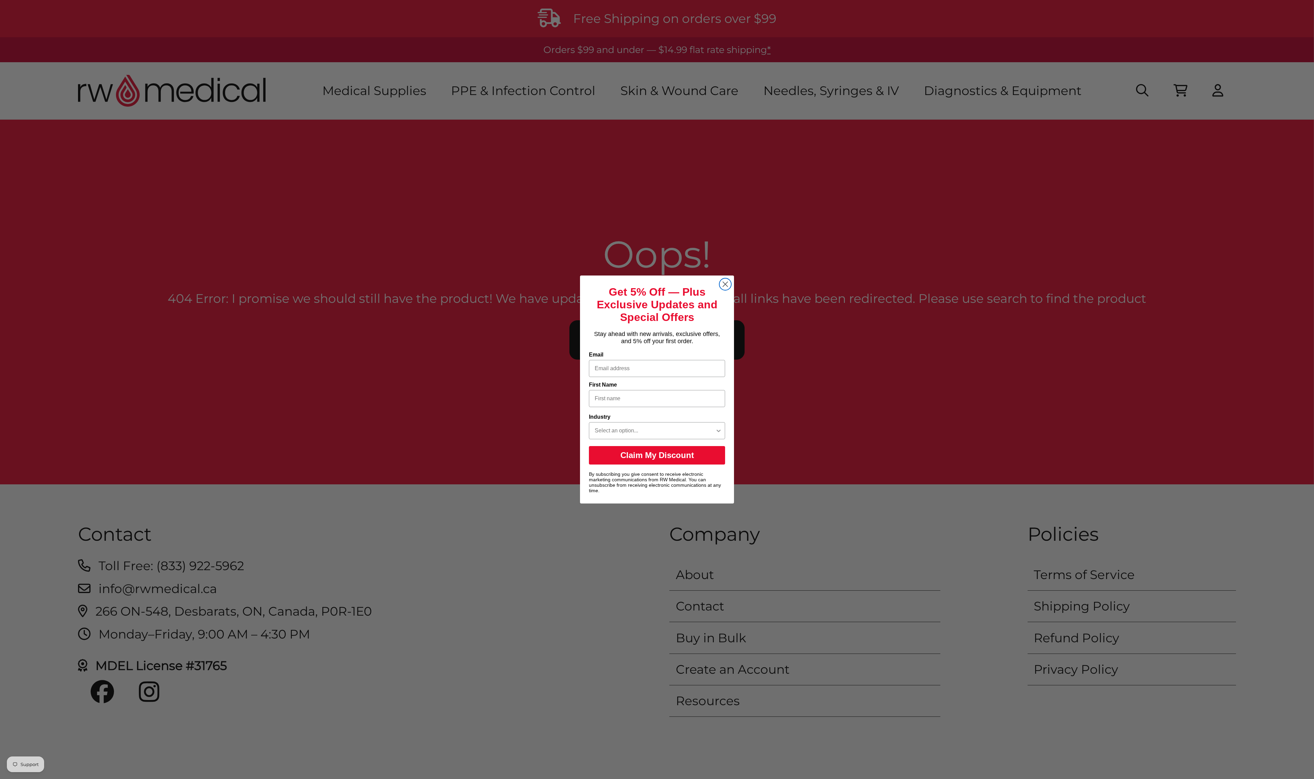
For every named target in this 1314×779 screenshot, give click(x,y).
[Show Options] (718, 430)
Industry (599, 417)
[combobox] (655, 430)
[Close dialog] (725, 284)
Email (596, 355)
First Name (603, 385)
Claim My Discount (657, 455)
